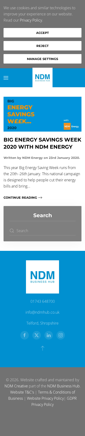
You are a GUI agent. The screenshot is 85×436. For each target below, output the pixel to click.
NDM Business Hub (63, 386)
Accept (42, 33)
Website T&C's (22, 392)
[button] (6, 77)
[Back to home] (43, 78)
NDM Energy (32, 158)
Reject (42, 46)
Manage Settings (42, 59)
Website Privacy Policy (45, 398)
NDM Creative (16, 386)
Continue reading (20, 197)
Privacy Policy (31, 20)
